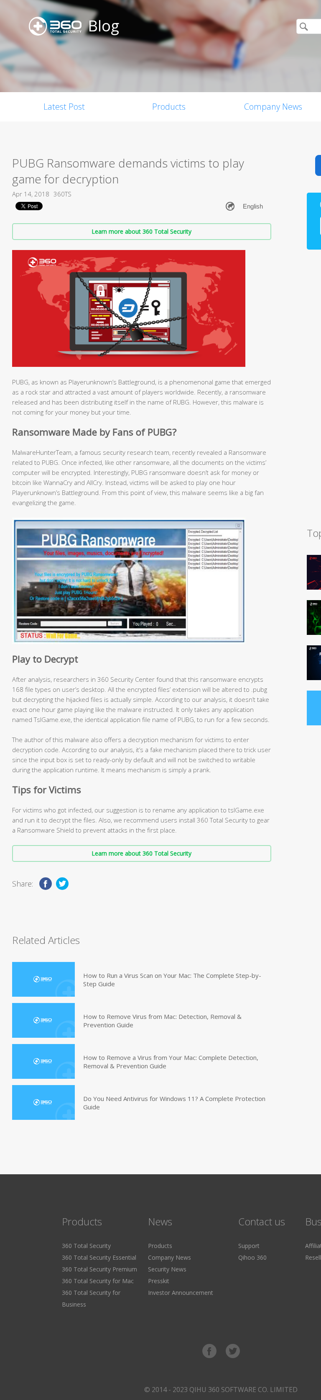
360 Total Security (86, 1246)
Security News (167, 1269)
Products (169, 106)
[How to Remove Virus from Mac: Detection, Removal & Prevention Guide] (43, 1020)
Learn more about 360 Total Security (141, 231)
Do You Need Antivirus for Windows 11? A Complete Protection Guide (174, 1102)
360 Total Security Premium (99, 1269)
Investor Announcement (180, 1293)
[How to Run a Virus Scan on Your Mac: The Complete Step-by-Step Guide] (43, 979)
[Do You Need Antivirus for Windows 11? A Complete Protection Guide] (43, 1102)
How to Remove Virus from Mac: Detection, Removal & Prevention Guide (162, 1020)
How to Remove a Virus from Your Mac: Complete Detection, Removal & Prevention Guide (170, 1061)
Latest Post (64, 106)
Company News (169, 1257)
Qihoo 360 (252, 1257)
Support (249, 1246)
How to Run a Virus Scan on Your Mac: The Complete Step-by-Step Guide (172, 979)
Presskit (158, 1281)
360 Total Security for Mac (98, 1281)
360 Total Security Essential (99, 1257)
